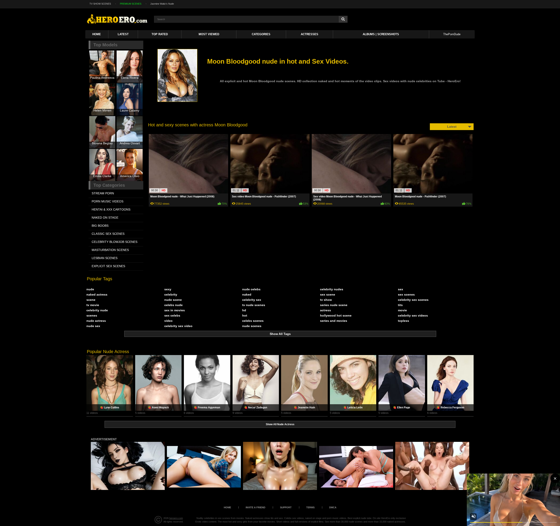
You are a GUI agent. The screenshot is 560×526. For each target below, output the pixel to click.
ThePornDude (451, 34)
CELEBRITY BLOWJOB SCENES (114, 242)
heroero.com (176, 518)
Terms (310, 507)
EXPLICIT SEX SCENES (108, 266)
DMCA (332, 507)
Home (96, 34)
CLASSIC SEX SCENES (108, 233)
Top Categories (109, 185)
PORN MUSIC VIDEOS (107, 201)
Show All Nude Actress (280, 424)
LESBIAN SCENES (104, 258)
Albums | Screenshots (381, 34)
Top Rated (160, 34)
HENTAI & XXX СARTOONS (111, 209)
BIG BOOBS (100, 225)
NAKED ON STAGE (105, 217)
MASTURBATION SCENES (110, 250)
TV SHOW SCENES (100, 3)
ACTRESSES (309, 34)
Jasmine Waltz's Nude (162, 3)
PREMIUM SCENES (130, 3)
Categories (261, 34)
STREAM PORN (103, 193)
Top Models (105, 44)
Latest (123, 34)
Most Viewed (209, 34)
